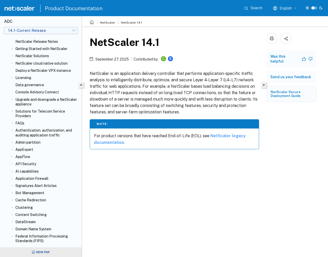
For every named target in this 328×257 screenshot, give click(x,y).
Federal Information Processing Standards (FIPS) (41, 238)
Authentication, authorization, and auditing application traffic (43, 132)
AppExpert (24, 149)
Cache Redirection (30, 200)
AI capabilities (27, 171)
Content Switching (31, 215)
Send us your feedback (290, 77)
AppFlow (22, 157)
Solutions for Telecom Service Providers (40, 113)
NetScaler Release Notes (36, 41)
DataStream (25, 222)
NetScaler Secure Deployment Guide (286, 94)
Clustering (24, 207)
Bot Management (29, 193)
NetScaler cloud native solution (41, 63)
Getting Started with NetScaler (41, 49)
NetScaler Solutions (32, 56)
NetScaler (107, 22)
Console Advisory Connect (37, 92)
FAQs (19, 123)
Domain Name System (33, 229)
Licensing (23, 78)
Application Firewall (31, 178)
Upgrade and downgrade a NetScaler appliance (46, 101)
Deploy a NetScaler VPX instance (43, 70)
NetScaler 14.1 (131, 22)
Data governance (29, 85)
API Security (25, 164)
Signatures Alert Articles (36, 186)
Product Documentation (73, 8)
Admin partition (27, 142)
